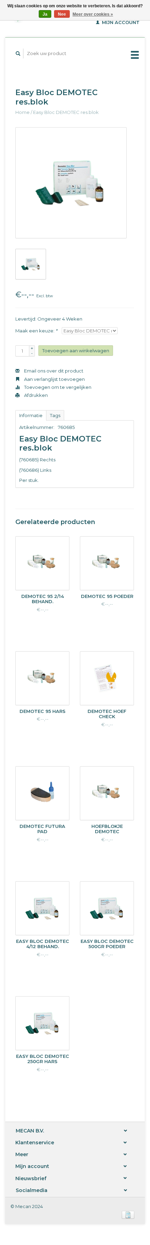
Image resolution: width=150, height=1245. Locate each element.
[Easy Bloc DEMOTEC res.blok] (71, 183)
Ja (45, 14)
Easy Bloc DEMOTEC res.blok (66, 112)
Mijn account (120, 22)
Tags (55, 415)
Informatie (31, 415)
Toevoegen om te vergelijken (57, 387)
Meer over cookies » (93, 14)
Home (22, 112)
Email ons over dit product (53, 371)
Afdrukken (35, 395)
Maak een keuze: (36, 330)
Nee (62, 14)
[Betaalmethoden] (128, 1214)
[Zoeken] (18, 53)
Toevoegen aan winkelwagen (75, 350)
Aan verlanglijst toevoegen (54, 379)
